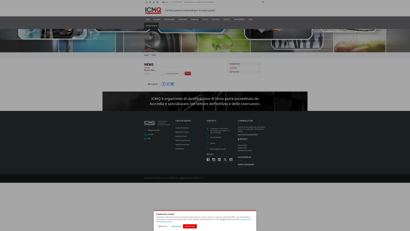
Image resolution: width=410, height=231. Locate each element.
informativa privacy (166, 221)
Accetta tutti (190, 226)
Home (146, 55)
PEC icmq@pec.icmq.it (218, 149)
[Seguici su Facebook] (146, 2)
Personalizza (176, 226)
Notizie (205, 19)
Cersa (251, 19)
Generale (233, 68)
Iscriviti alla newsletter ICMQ (248, 134)
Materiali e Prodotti (182, 132)
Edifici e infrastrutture (183, 140)
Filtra (188, 73)
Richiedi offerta (152, 26)
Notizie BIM (234, 72)
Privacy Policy (242, 145)
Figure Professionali (182, 144)
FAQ (149, 138)
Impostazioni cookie (245, 150)
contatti (227, 19)
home (148, 19)
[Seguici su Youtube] (157, 2)
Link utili (150, 134)
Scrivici (166, 2)
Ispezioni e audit (181, 136)
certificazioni (169, 19)
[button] (163, 84)
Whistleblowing (246, 165)
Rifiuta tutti (162, 226)
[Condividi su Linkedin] (172, 84)
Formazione (183, 19)
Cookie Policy (242, 148)
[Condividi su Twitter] (168, 84)
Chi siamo (157, 19)
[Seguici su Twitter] (153, 2)
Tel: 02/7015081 (216, 137)
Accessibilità (244, 157)
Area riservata (239, 19)
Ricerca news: (149, 70)
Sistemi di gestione (182, 128)
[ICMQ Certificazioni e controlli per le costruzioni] (157, 123)
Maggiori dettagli (154, 130)
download (194, 19)
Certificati (215, 19)
